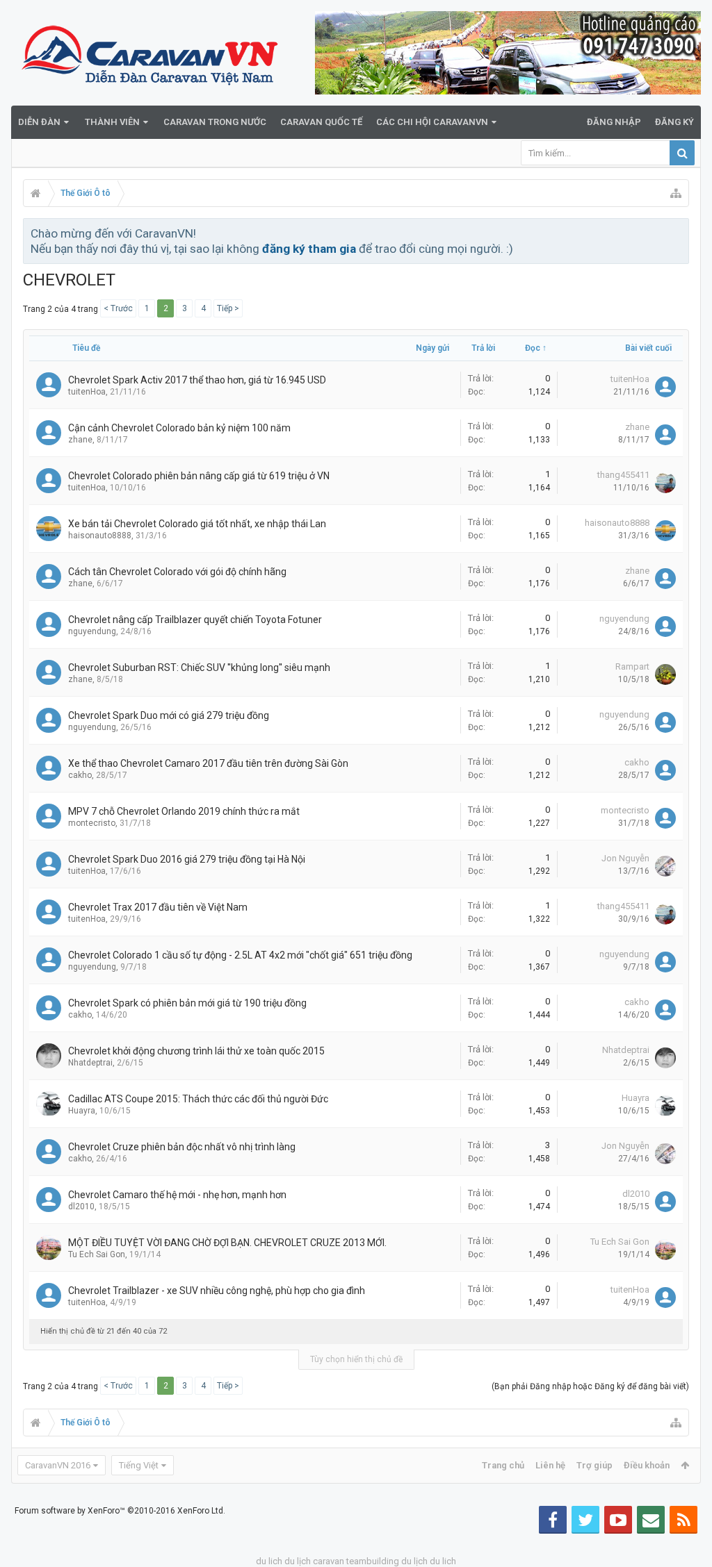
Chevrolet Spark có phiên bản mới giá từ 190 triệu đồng (187, 1003)
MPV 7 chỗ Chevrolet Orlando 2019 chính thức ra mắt (184, 811)
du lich (269, 1561)
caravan (328, 1561)
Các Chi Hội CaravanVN (432, 122)
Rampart (632, 666)
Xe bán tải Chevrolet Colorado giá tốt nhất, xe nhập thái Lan (197, 523)
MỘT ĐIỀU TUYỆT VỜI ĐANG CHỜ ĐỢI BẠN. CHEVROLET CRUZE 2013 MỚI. (227, 1242)
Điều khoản (647, 1465)
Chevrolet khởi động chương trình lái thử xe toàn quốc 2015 (196, 1050)
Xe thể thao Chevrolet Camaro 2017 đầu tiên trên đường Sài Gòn (208, 763)
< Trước (118, 308)
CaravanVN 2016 (57, 1465)
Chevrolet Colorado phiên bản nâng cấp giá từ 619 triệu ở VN (199, 475)
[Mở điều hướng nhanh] (675, 193)
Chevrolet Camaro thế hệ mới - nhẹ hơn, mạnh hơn (177, 1194)
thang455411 (623, 475)
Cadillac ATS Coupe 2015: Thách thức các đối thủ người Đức (198, 1098)
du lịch (297, 1561)
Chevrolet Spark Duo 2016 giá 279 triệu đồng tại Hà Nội (186, 859)
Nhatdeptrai (90, 1063)
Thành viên (112, 122)
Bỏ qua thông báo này (679, 232)
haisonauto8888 (99, 535)
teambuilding (372, 1561)
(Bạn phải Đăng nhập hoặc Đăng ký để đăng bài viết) (590, 1386)
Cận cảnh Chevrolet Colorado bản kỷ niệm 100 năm (179, 427)
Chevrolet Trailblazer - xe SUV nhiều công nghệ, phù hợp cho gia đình (216, 1290)
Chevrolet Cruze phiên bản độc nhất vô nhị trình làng (182, 1146)
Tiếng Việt (139, 1465)
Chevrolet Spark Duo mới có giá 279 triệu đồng (168, 715)
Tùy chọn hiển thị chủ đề (356, 1359)
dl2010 (81, 1206)
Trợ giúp (594, 1465)
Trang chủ (503, 1465)
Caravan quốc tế (321, 122)
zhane (80, 440)
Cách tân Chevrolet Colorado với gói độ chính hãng (177, 571)
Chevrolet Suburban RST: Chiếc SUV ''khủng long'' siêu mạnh (199, 667)
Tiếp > (228, 308)
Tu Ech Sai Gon (96, 1254)
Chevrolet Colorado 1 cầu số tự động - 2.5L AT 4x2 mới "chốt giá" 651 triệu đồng (240, 955)
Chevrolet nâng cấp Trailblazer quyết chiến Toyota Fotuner (195, 619)
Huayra (81, 1111)
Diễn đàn (39, 122)
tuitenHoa (87, 392)
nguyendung (92, 631)
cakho (80, 775)
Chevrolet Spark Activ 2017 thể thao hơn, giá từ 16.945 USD (197, 379)
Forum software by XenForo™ (120, 1511)
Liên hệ (550, 1465)
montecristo (91, 823)
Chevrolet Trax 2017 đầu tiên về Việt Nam (158, 907)
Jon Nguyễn (625, 858)
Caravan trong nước (214, 122)
